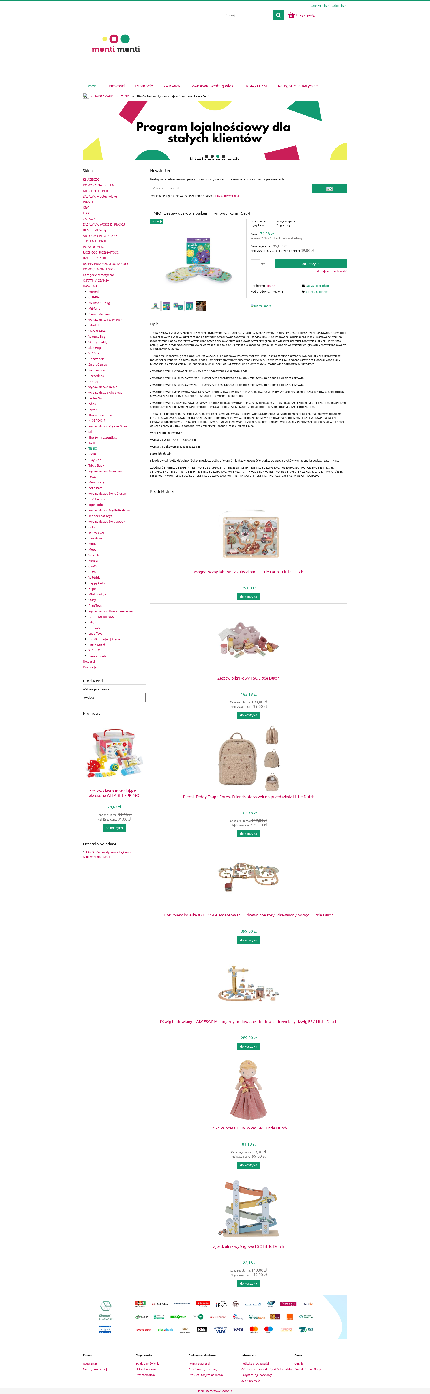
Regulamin (90, 1363)
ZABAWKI (90, 219)
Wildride (94, 577)
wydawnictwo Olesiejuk (105, 319)
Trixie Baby (96, 465)
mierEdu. (94, 325)
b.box (92, 404)
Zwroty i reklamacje (95, 1369)
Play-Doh (94, 460)
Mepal (92, 549)
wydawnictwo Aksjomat (105, 392)
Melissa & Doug (99, 303)
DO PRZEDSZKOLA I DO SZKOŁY (106, 263)
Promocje (90, 667)
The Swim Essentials (102, 437)
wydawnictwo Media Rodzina (109, 510)
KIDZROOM (96, 420)
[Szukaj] (278, 15)
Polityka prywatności (255, 1363)
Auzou (92, 572)
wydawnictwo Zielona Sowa (107, 426)
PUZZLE (88, 202)
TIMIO (92, 448)
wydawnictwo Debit (102, 387)
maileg (93, 381)
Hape (92, 588)
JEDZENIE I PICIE (95, 241)
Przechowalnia (145, 1375)
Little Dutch (97, 645)
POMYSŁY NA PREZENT (99, 185)
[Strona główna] (116, 42)
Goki (91, 527)
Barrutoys (95, 538)
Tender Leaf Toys (100, 516)
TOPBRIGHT (97, 532)
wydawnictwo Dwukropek (106, 521)
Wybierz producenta (96, 689)
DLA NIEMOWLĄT (95, 230)
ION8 (92, 454)
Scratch (93, 555)
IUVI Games (96, 499)
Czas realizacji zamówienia (206, 1375)
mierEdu (94, 291)
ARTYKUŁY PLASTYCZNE (100, 235)
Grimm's (94, 628)
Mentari (94, 560)
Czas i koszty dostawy (203, 1369)
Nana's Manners (99, 314)
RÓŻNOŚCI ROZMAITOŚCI (101, 252)
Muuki (92, 544)
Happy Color (97, 583)
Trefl (91, 443)
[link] (215, 130)
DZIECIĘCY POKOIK (97, 258)
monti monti (97, 656)
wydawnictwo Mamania (105, 471)
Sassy (92, 600)
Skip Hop (94, 347)
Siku (91, 432)
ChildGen (94, 297)
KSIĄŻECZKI (91, 179)
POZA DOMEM (93, 247)
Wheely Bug (96, 336)
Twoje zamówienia (147, 1363)
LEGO (87, 213)
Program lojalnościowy (256, 1375)
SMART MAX (97, 331)
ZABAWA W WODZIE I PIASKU (104, 224)
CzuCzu (93, 566)
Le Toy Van (95, 398)
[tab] (206, 156)
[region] (215, 130)
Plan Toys (95, 605)
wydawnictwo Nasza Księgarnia (110, 611)
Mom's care (96, 482)
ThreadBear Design (101, 415)
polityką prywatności (226, 196)
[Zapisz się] (329, 188)
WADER (93, 353)
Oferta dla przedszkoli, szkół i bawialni (266, 1369)
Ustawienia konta (147, 1369)
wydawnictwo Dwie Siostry (107, 493)
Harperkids (96, 375)
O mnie (298, 1363)
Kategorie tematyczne (99, 275)
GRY (86, 207)
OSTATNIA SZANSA (96, 280)
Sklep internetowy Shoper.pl (215, 1391)
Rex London (96, 370)
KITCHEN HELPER (95, 191)
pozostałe (95, 488)
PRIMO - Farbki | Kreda (104, 639)
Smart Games (97, 364)
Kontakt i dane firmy (307, 1369)
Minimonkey (97, 594)
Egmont (94, 409)
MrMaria (94, 308)
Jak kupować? (250, 1380)
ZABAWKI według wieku (100, 196)
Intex (92, 622)
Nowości (89, 661)
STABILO (94, 650)
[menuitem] (93, 85)
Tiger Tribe (96, 504)
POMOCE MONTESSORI (99, 269)
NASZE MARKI (93, 286)
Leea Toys (95, 633)
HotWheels (96, 359)
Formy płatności (199, 1363)
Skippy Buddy (97, 342)
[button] (314, 285)
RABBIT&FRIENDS (101, 616)
